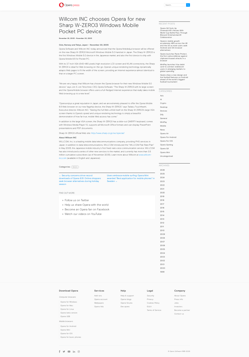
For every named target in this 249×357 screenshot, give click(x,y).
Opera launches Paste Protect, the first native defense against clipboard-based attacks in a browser (173, 57)
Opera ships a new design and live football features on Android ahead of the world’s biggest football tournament (174, 78)
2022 (162, 185)
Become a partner (182, 310)
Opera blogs (126, 299)
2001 (162, 264)
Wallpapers (99, 303)
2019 (162, 196)
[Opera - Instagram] (78, 351)
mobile (75, 167)
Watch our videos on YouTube (83, 214)
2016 (162, 208)
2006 (162, 245)
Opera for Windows (68, 302)
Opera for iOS (166, 141)
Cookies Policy (153, 303)
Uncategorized (166, 156)
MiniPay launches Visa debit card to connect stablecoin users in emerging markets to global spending (172, 67)
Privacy (150, 299)
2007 (162, 242)
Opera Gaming (166, 145)
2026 (162, 170)
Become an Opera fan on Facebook (87, 209)
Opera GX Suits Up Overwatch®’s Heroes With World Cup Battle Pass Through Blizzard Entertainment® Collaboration (173, 32)
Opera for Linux (67, 309)
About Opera (180, 296)
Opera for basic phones (70, 337)
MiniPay (163, 122)
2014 (162, 215)
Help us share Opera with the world (86, 204)
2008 (162, 238)
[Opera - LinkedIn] (74, 351)
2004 (162, 253)
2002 (162, 261)
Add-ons (98, 296)
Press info (178, 299)
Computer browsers (67, 297)
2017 (162, 204)
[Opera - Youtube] (69, 351)
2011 (162, 226)
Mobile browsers (66, 321)
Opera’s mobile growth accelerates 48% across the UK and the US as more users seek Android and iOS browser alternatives (174, 45)
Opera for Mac (66, 305)
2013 (162, 219)
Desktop (163, 107)
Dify (161, 115)
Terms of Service (154, 310)
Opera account (101, 299)
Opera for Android (168, 137)
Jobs (176, 303)
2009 (162, 234)
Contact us (179, 314)
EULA (149, 306)
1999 (162, 272)
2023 (162, 181)
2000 (162, 268)
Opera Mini (165, 152)
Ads (162, 96)
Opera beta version (68, 313)
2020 (162, 193)
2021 (162, 189)
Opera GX (164, 148)
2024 (162, 177)
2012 (162, 223)
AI (161, 99)
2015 (162, 211)
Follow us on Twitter (77, 200)
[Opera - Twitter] (63, 351)
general (163, 118)
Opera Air (164, 133)
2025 (162, 174)
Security (150, 296)
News (162, 130)
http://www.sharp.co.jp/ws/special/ (108, 133)
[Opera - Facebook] (59, 351)
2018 (162, 200)
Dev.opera (125, 306)
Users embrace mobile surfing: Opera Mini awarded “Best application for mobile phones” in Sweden (131, 178)
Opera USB (65, 316)
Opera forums (127, 303)
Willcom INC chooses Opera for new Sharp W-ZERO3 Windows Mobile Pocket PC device (102, 25)
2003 (162, 257)
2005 (162, 249)
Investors (178, 306)
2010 (162, 230)
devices (163, 111)
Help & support (127, 296)
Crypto (163, 103)
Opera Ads (99, 306)
